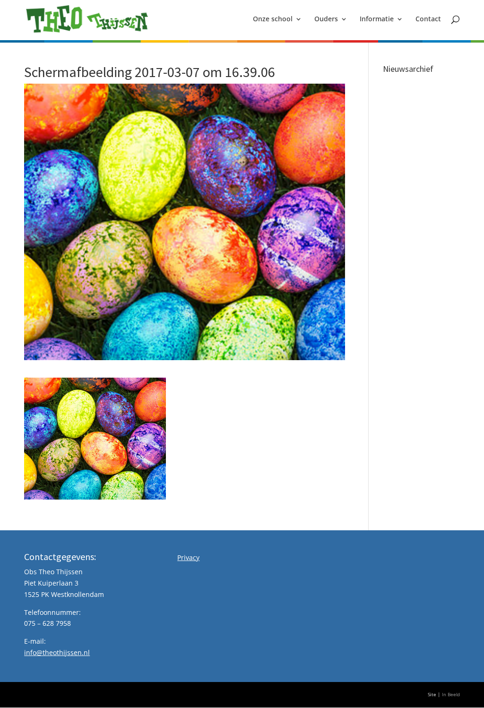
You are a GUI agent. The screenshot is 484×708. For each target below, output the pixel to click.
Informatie (377, 19)
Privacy (188, 557)
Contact (428, 19)
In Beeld (451, 694)
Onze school (273, 19)
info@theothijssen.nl (57, 652)
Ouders (326, 19)
